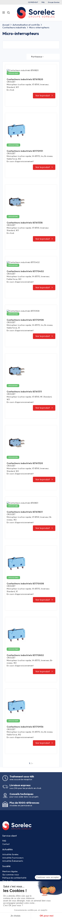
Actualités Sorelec (10, 854)
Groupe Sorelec (54, 2)
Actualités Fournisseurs (13, 858)
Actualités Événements (12, 861)
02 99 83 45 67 (33, 2)
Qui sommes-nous (10, 874)
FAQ (43, 2)
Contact (6, 844)
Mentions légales (10, 871)
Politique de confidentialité (14, 878)
